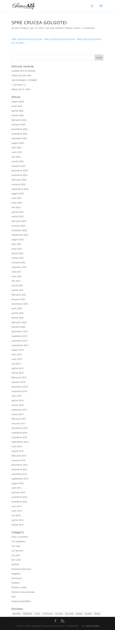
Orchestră (17, 578)
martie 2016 (18, 451)
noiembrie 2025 (19, 133)
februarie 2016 (19, 455)
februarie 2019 (19, 377)
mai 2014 (16, 515)
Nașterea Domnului (21, 569)
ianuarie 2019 (18, 382)
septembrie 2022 (20, 234)
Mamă (97, 613)
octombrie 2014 (19, 501)
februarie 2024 (19, 179)
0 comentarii (88, 28)
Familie (79, 613)
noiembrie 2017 (19, 409)
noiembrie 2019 (19, 336)
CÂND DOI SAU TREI (21, 75)
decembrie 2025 (20, 129)
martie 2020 (18, 317)
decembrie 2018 (20, 386)
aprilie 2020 (17, 313)
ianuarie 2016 (18, 460)
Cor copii (16, 546)
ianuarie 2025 (18, 166)
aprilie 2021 (17, 285)
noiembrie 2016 (19, 432)
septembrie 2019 (20, 345)
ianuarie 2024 (18, 184)
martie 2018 (18, 405)
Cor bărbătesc (19, 541)
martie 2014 (18, 524)
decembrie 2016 (20, 428)
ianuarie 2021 (18, 299)
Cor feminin (17, 550)
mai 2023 (16, 207)
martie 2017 (18, 414)
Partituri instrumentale (23, 592)
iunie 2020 (17, 308)
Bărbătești (27, 613)
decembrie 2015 (20, 464)
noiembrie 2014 (19, 497)
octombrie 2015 (19, 474)
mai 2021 (16, 280)
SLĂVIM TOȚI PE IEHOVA (23, 70)
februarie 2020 (19, 322)
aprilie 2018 (17, 400)
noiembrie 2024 (19, 175)
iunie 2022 (17, 248)
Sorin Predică (21, 28)
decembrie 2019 (20, 331)
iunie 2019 (17, 359)
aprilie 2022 (17, 253)
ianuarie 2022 (18, 262)
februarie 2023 (19, 221)
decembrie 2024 (20, 170)
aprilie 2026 (17, 110)
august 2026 (18, 101)
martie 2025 (18, 161)
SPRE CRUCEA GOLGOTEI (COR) (27, 39)
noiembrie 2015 (19, 469)
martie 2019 (18, 372)
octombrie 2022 (19, 230)
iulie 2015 (16, 487)
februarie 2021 (19, 294)
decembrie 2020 (20, 303)
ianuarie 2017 (18, 423)
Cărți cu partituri (20, 536)
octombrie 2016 (19, 437)
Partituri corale (72, 28)
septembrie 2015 (20, 478)
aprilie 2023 (17, 212)
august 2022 (18, 239)
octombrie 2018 (19, 391)
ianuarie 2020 (18, 326)
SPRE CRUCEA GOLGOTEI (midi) (59, 39)
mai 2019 (16, 363)
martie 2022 (18, 257)
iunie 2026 (17, 106)
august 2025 (18, 143)
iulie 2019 (16, 354)
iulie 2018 (16, 395)
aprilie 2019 (17, 368)
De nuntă (16, 559)
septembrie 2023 (20, 189)
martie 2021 (18, 290)
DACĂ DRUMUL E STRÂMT (24, 80)
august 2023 (18, 193)
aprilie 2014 (17, 520)
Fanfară (15, 564)
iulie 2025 (16, 147)
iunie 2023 (17, 202)
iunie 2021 (17, 276)
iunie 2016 (17, 446)
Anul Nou (16, 613)
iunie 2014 (17, 510)
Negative (16, 573)
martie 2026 (18, 115)
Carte (37, 613)
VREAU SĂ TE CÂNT (21, 89)
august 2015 (18, 483)
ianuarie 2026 (18, 124)
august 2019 (18, 349)
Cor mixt (50, 28)
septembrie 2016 (20, 441)
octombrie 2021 (19, 267)
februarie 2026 (19, 120)
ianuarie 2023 (18, 225)
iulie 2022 (16, 244)
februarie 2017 (19, 418)
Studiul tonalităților (21, 601)
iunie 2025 (17, 152)
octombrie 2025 (19, 138)
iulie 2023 (16, 198)
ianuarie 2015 (18, 492)
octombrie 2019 (19, 340)
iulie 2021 (16, 271)
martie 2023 (18, 216)
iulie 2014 (16, 506)
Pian (14, 596)
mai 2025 (16, 156)
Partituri (59, 28)
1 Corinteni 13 (19, 84)
